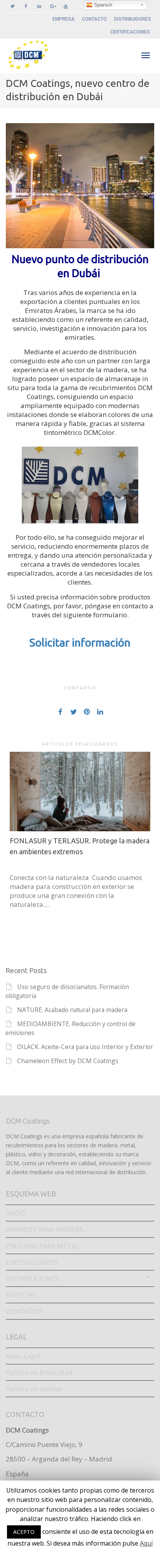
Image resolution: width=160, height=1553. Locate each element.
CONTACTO (94, 19)
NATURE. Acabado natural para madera (72, 1009)
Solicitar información (80, 642)
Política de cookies (34, 1388)
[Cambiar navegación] (145, 55)
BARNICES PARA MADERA (44, 1229)
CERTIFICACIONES (130, 32)
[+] (80, 791)
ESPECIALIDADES (31, 1262)
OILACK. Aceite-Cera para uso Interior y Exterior (85, 1046)
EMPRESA (63, 19)
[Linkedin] (39, 6)
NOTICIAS (21, 1294)
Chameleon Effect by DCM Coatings (67, 1061)
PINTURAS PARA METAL (42, 1245)
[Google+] (52, 6)
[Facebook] (25, 6)
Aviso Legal (23, 1356)
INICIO (16, 1212)
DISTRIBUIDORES (132, 19)
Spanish (102, 5)
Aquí (146, 1543)
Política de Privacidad (39, 1372)
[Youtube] (65, 6)
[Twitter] (12, 6)
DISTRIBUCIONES (32, 1278)
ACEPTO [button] (24, 1531)
